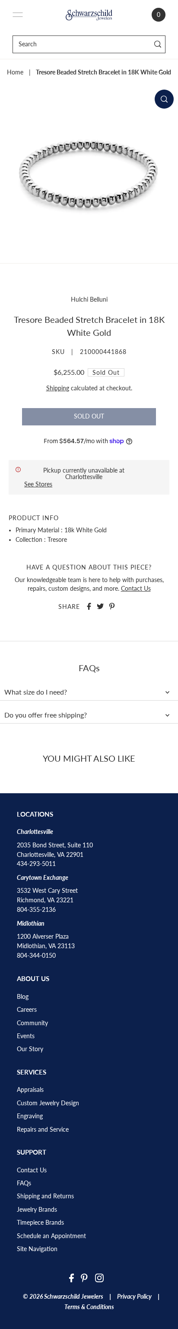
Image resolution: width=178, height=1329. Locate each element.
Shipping (57, 388)
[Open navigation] (18, 15)
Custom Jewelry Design (48, 1103)
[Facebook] (71, 1278)
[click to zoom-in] (164, 99)
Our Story (30, 1049)
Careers (27, 1009)
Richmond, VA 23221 (45, 900)
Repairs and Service (43, 1129)
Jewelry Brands (37, 1209)
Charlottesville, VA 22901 (50, 854)
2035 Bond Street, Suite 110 (55, 845)
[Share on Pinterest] (111, 606)
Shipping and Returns (45, 1196)
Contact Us (136, 588)
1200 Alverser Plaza (43, 936)
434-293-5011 (36, 863)
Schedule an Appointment (51, 1235)
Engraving (30, 1116)
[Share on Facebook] (89, 606)
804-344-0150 (36, 955)
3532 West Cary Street (47, 890)
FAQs (24, 1183)
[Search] (157, 44)
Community (32, 1023)
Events (26, 1036)
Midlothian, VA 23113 (46, 946)
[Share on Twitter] (100, 606)
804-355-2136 (36, 909)
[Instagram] (99, 1278)
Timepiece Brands (40, 1222)
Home (15, 72)
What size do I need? (35, 692)
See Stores (38, 484)
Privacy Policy (134, 1296)
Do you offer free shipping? (45, 715)
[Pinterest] (84, 1278)
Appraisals (30, 1089)
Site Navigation (37, 1248)
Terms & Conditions (89, 1306)
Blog (23, 996)
